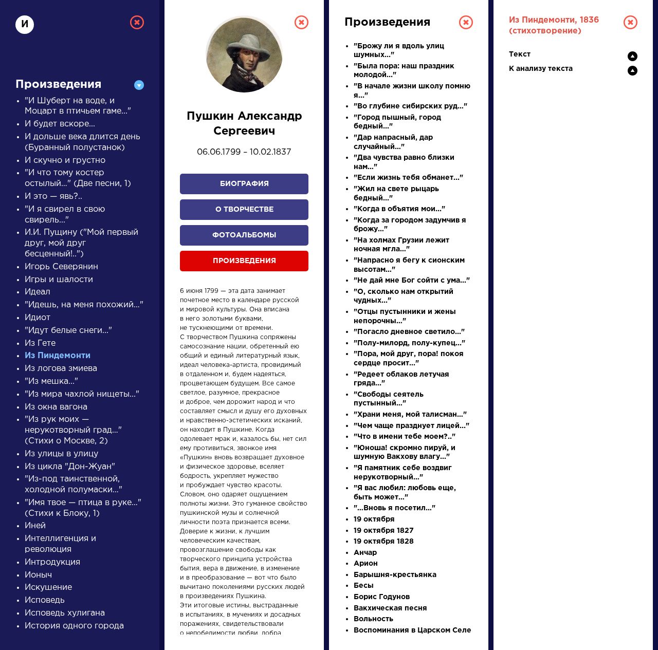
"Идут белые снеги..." (68, 331)
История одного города (74, 626)
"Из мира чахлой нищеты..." (82, 394)
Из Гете (40, 343)
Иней (35, 526)
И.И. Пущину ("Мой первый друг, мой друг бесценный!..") (81, 243)
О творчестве (244, 210)
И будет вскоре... (60, 124)
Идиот (37, 318)
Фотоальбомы (244, 235)
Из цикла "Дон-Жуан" (70, 467)
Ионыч (38, 575)
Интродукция (52, 562)
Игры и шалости (59, 280)
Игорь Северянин (61, 267)
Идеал (37, 292)
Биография (244, 184)
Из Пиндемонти (57, 356)
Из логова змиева (61, 369)
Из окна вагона (56, 407)
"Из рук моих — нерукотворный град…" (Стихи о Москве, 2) (73, 430)
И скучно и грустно (65, 160)
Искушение (48, 587)
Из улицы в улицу (61, 454)
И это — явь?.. (53, 196)
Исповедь (45, 600)
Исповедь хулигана (65, 613)
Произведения (244, 261)
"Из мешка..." (51, 381)
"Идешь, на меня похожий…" (84, 305)
